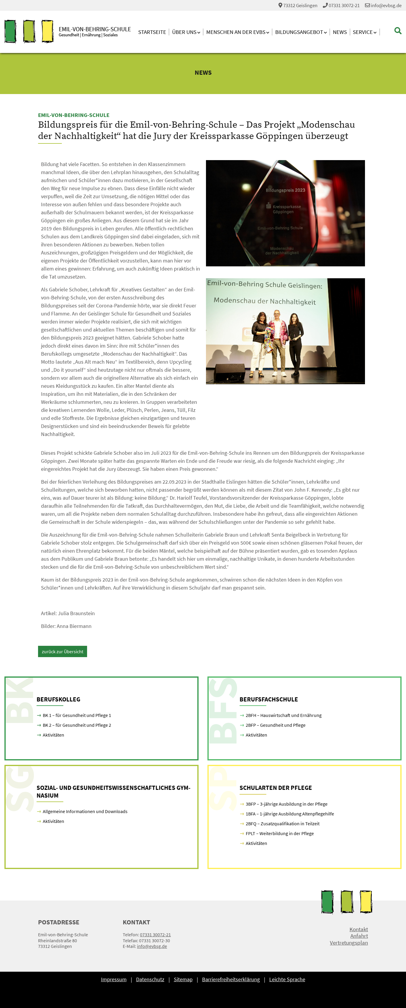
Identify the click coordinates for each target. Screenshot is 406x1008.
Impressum (114, 979)
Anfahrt (359, 935)
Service (363, 32)
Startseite (152, 32)
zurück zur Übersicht (62, 651)
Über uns (184, 32)
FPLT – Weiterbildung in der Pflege (280, 833)
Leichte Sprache (287, 979)
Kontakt (359, 929)
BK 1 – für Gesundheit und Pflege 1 (77, 715)
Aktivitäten (53, 735)
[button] (391, 31)
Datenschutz (150, 979)
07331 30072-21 (344, 5)
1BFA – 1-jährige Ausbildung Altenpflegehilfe (290, 814)
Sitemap (183, 979)
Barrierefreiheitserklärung (231, 979)
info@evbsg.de (386, 5)
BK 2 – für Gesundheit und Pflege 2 (77, 725)
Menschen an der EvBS (235, 32)
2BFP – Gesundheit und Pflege (276, 725)
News (340, 32)
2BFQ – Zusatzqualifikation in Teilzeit (283, 823)
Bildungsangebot (299, 32)
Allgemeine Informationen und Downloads (85, 811)
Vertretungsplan (349, 942)
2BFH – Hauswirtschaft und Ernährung (284, 715)
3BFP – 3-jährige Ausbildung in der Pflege (287, 804)
